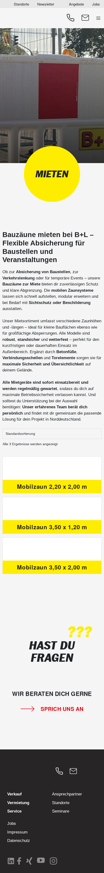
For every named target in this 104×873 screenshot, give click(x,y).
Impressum (17, 832)
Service (14, 811)
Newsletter (45, 4)
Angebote (76, 4)
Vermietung (18, 802)
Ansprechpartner (67, 794)
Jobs (96, 4)
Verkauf (14, 794)
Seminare (60, 811)
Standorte (21, 4)
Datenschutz (18, 840)
